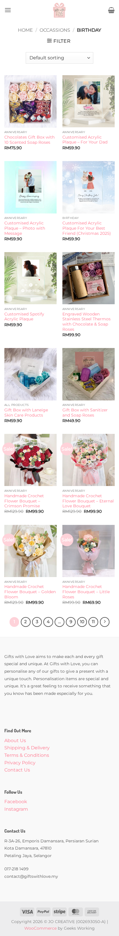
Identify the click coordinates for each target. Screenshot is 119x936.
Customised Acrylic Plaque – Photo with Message (24, 228)
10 (82, 621)
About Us (15, 740)
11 (93, 621)
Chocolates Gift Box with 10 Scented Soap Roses (29, 140)
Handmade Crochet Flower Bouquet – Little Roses (86, 591)
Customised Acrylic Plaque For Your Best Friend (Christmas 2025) (86, 228)
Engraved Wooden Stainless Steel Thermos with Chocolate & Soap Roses (86, 322)
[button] (7, 10)
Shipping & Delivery (27, 747)
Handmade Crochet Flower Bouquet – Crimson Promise (24, 500)
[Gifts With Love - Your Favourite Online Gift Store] (59, 10)
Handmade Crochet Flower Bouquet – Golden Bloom (30, 591)
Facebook (15, 801)
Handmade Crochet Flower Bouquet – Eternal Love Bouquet (88, 500)
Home (25, 30)
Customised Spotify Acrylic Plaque (24, 317)
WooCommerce (40, 928)
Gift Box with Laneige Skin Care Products (26, 412)
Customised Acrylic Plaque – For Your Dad (84, 140)
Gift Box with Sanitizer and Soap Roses (85, 412)
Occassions (55, 30)
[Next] (105, 622)
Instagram (16, 809)
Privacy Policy (20, 762)
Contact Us (17, 770)
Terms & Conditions (26, 755)
